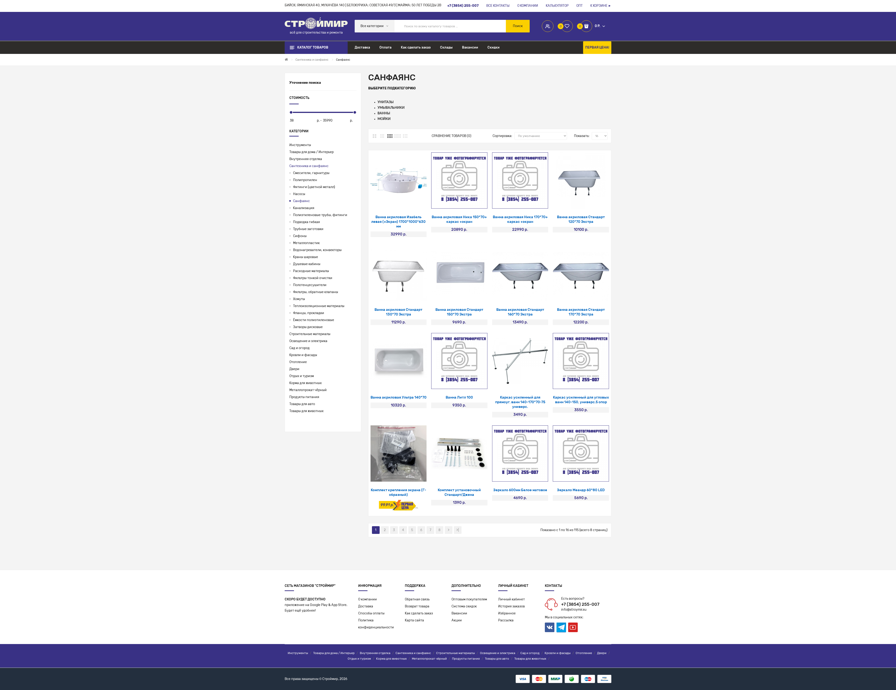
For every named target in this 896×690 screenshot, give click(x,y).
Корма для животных (305, 383)
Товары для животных (306, 411)
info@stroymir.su (573, 610)
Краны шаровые (305, 257)
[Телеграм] (561, 627)
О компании (367, 599)
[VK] (549, 627)
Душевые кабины (306, 264)
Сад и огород (299, 348)
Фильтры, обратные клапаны (315, 292)
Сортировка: (502, 136)
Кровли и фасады (303, 355)
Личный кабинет (511, 599)
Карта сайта (414, 620)
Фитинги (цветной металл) (314, 187)
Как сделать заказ (419, 613)
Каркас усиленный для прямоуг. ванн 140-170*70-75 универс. (520, 402)
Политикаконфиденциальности (376, 623)
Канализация (303, 208)
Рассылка (506, 620)
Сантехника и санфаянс (309, 166)
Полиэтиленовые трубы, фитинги (320, 215)
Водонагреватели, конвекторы (317, 250)
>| (457, 530)
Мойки (384, 119)
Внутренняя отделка (305, 159)
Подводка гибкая (306, 222)
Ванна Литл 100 (459, 397)
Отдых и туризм (301, 376)
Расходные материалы (311, 271)
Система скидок (464, 606)
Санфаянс (301, 201)
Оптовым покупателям (469, 599)
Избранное (507, 613)
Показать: (581, 136)
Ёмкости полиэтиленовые (313, 320)
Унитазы (386, 102)
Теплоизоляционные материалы (318, 306)
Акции (457, 620)
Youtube (573, 627)
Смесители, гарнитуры (311, 173)
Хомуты (299, 299)
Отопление (298, 362)
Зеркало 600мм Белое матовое (520, 490)
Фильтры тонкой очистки (312, 278)
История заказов (511, 606)
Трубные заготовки (308, 229)
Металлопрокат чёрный (308, 390)
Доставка (365, 606)
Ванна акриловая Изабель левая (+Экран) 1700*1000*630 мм (398, 221)
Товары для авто (302, 404)
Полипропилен (305, 180)
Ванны (384, 113)
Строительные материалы (309, 334)
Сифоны (300, 236)
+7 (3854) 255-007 (580, 604)
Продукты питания (304, 397)
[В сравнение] (411, 203)
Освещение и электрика (308, 341)
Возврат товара (417, 606)
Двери (294, 369)
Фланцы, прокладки (308, 313)
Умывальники (391, 107)
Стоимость (299, 98)
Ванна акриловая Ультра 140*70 (399, 397)
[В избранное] (398, 203)
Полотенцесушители (309, 285)
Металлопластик (306, 243)
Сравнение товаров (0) (451, 136)
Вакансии (459, 613)
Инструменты (300, 145)
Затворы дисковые (308, 327)
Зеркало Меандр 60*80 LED (581, 490)
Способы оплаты (371, 613)
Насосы (299, 194)
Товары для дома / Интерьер (311, 152)
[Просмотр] (386, 203)
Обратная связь (417, 599)
